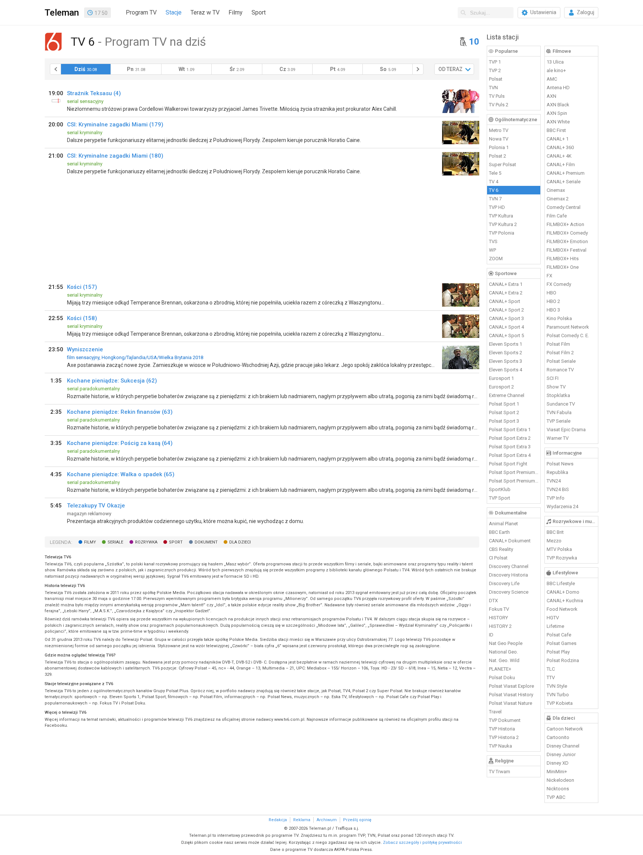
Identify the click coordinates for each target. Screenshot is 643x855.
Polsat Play (558, 652)
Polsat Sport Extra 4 (510, 455)
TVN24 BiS (558, 489)
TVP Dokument (505, 720)
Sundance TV (561, 404)
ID (491, 635)
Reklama (301, 819)
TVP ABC (556, 797)
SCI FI (553, 378)
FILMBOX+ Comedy (567, 233)
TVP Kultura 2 (503, 224)
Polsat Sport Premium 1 (514, 472)
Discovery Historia (508, 575)
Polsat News (560, 464)
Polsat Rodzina (563, 660)
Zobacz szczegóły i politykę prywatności (422, 842)
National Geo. (503, 652)
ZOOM (496, 258)
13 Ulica (555, 62)
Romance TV (560, 369)
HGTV (553, 617)
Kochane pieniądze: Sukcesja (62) (112, 380)
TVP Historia (502, 729)
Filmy (235, 12)
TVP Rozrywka (562, 558)
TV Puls (497, 96)
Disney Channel (563, 746)
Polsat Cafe (559, 635)
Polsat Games (561, 643)
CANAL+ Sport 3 (506, 318)
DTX (493, 600)
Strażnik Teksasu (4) (94, 93)
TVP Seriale (558, 421)
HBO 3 (553, 310)
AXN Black (558, 104)
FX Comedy (559, 284)
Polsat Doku (502, 677)
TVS (493, 241)
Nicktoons (558, 788)
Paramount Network (568, 327)
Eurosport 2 (501, 387)
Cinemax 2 (558, 198)
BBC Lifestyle (561, 583)
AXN (551, 96)
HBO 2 (553, 301)
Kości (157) (82, 287)
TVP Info (555, 498)
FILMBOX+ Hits (563, 258)
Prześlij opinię (357, 819)
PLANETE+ (500, 669)
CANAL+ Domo (563, 592)
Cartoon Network (565, 729)
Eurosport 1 (501, 378)
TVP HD (497, 207)
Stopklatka (558, 395)
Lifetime (555, 626)
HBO (551, 293)
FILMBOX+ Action (565, 224)
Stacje (174, 12)
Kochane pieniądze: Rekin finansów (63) (120, 412)
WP (492, 250)
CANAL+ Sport (504, 301)
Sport (259, 12)
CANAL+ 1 (558, 139)
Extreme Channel (506, 395)
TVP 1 (495, 62)
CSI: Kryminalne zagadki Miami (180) (115, 155)
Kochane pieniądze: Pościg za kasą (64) (120, 443)
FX (549, 275)
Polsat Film (558, 344)
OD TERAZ (450, 69)
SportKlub (500, 489)
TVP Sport (499, 498)
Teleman (62, 12)
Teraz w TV (205, 12)
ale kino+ (556, 70)
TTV (551, 677)
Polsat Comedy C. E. (568, 335)
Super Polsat (502, 164)
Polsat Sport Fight (508, 464)
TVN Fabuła (559, 412)
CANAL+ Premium (566, 173)
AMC (552, 79)
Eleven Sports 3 (505, 361)
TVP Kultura (501, 216)
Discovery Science (508, 592)
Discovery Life (504, 583)
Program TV (141, 12)
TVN (493, 87)
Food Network (562, 609)
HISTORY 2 (500, 626)
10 (474, 41)
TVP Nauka (500, 746)
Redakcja (278, 819)
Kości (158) (82, 318)
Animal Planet (503, 523)
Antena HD (558, 87)
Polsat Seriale (561, 361)
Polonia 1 (499, 147)
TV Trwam (499, 771)
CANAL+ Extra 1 (505, 284)
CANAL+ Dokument (510, 540)
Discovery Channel (508, 566)
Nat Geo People (505, 643)
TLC (551, 669)
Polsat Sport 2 (504, 412)
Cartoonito (558, 737)
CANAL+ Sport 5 (506, 335)
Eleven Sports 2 (505, 352)
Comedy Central (563, 207)
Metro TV (498, 130)
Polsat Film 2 (560, 352)
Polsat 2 (497, 156)
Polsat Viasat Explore (511, 686)
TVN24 (554, 481)
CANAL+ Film (561, 164)
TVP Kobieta (560, 703)
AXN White (558, 122)
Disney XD (558, 763)
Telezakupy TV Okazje (96, 505)
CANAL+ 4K (559, 156)
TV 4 (493, 181)
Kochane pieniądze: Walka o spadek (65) (121, 474)
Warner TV (558, 438)
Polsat (495, 79)
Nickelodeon (560, 780)
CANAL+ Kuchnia (565, 600)
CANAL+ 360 (560, 147)
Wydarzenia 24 (562, 506)
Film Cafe (557, 216)
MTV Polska (559, 549)
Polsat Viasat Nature (510, 703)
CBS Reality (501, 549)
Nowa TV (498, 139)
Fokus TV (499, 609)
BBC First (556, 130)
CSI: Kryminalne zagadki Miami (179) (115, 124)
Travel (495, 711)
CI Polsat (498, 558)
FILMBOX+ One (563, 267)
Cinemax (556, 190)
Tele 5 (495, 173)
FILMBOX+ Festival (566, 250)
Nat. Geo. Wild (504, 660)
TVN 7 (495, 198)
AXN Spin (557, 113)
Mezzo (554, 540)
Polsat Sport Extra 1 (510, 429)
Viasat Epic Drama (566, 429)
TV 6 (493, 190)
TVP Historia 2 (504, 737)
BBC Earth (499, 532)
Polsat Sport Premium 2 (514, 481)
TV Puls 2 (498, 104)
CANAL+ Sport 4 (506, 327)
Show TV (556, 387)
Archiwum (327, 819)
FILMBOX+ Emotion (567, 241)
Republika (557, 472)
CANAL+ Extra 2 (505, 293)
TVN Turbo (558, 694)
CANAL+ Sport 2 (506, 310)
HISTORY (498, 617)
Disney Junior (561, 754)
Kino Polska (559, 318)
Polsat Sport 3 (504, 421)
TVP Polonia (501, 233)
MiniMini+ (557, 771)
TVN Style (557, 686)
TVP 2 (495, 70)
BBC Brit (555, 532)
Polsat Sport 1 (504, 404)
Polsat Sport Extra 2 (510, 438)
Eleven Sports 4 (505, 369)
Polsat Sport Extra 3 (510, 446)
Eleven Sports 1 (505, 344)
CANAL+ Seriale (563, 181)
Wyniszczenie (85, 349)
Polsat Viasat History (511, 694)
